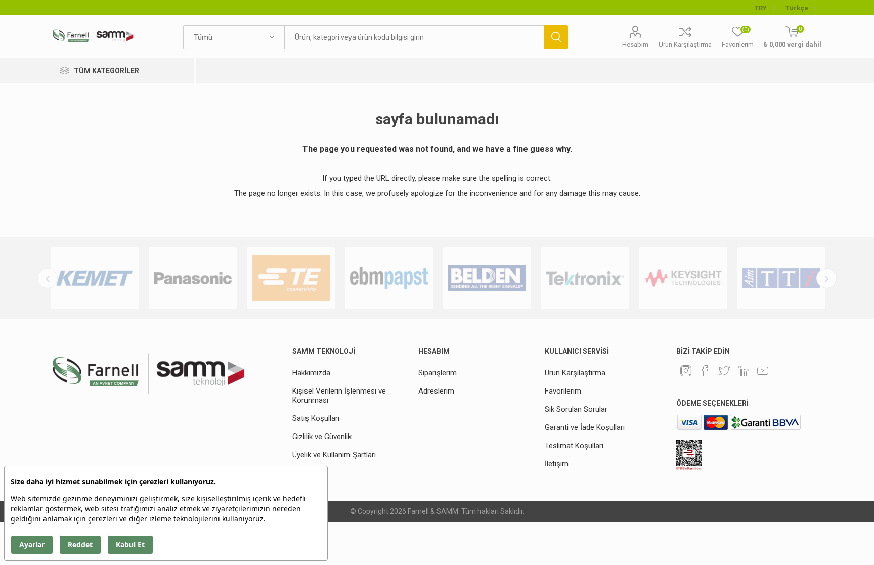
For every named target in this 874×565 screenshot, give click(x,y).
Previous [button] (47, 278)
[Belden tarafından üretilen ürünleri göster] (487, 278)
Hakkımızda (311, 372)
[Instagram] (686, 371)
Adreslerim (436, 391)
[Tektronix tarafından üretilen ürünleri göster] (585, 278)
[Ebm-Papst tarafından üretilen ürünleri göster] (389, 278)
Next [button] (826, 278)
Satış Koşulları (315, 418)
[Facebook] (705, 371)
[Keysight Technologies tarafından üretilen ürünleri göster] (683, 278)
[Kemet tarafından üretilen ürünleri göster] (95, 278)
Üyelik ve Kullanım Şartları (334, 454)
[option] (95, 278)
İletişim (557, 463)
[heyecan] (724, 371)
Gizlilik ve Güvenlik (322, 436)
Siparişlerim (437, 372)
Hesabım (635, 44)
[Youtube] (763, 371)
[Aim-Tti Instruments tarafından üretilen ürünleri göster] (781, 278)
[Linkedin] (743, 371)
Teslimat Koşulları (574, 445)
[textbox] (414, 37)
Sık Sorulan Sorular (576, 409)
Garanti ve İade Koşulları (585, 427)
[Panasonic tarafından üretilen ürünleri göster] (193, 278)
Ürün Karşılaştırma (685, 44)
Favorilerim (563, 391)
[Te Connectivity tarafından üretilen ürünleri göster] (291, 278)
